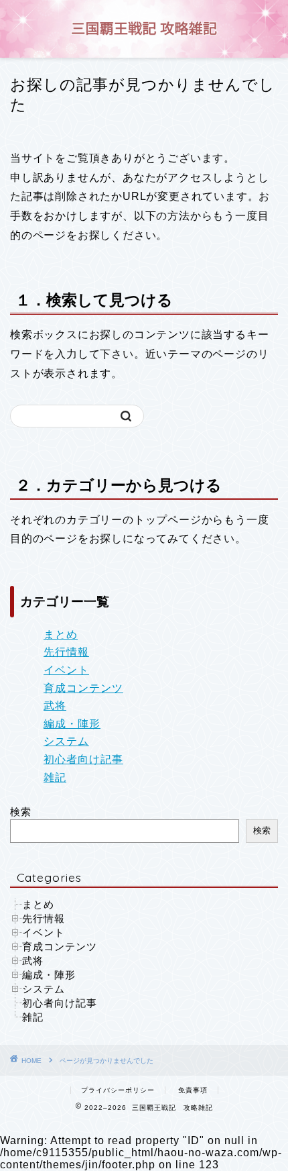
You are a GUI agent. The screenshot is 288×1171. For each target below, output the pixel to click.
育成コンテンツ (83, 688)
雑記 (55, 777)
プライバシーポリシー (118, 1090)
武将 (55, 705)
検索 (20, 811)
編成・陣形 (72, 723)
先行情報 (66, 652)
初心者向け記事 (83, 759)
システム (66, 741)
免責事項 (193, 1090)
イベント (66, 670)
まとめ (61, 634)
